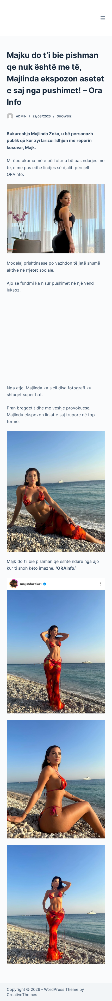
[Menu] (103, 18)
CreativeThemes (22, 994)
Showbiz (64, 116)
